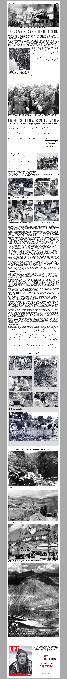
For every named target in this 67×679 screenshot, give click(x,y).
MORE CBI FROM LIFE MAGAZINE (46, 673)
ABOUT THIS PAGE (46, 670)
